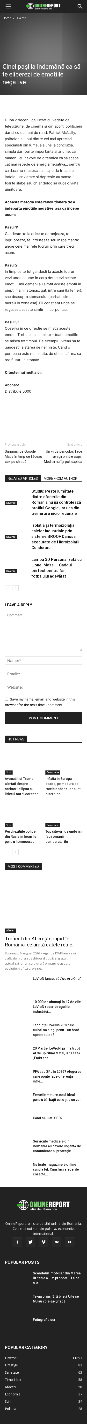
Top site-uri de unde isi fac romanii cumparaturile (63, 837)
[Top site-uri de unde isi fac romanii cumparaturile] (63, 814)
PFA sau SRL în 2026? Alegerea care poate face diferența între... (57, 1076)
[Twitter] (21, 105)
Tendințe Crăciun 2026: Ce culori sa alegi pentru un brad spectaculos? (56, 1030)
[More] (54, 105)
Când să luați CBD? (48, 1118)
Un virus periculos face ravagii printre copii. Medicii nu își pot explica (63, 456)
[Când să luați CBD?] (17, 1124)
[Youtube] (69, 1242)
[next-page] (16, 588)
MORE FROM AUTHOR (60, 478)
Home (7, 18)
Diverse (21, 18)
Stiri (8, 772)
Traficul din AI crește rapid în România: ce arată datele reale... (40, 942)
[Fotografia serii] (17, 1325)
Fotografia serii (45, 1320)
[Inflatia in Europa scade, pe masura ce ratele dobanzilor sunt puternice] (63, 762)
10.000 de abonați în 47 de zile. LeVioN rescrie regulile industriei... (57, 1006)
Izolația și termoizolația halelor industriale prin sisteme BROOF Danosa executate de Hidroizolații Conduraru (55, 536)
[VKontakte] (56, 1242)
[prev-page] (8, 588)
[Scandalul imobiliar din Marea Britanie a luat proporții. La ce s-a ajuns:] (17, 1279)
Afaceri (10, 930)
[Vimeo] (43, 1242)
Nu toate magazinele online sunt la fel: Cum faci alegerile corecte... (56, 1169)
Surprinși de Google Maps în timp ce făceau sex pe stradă (23, 456)
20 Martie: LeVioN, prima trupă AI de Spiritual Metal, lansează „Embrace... (56, 1053)
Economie (53, 772)
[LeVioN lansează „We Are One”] (17, 984)
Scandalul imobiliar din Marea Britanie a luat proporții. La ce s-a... (57, 1278)
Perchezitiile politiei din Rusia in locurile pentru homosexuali (20, 837)
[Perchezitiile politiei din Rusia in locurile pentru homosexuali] (23, 814)
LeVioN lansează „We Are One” (57, 979)
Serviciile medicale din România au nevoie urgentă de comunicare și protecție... (57, 1146)
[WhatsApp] (43, 105)
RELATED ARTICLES (23, 478)
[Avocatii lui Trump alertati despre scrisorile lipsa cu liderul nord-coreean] (23, 762)
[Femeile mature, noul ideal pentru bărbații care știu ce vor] (17, 1100)
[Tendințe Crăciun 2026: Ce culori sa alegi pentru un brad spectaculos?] (17, 1031)
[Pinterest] (32, 105)
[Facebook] (9, 105)
